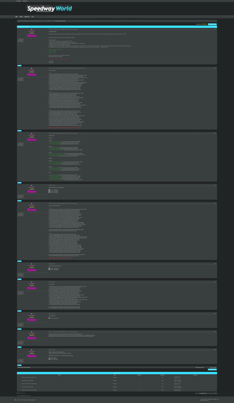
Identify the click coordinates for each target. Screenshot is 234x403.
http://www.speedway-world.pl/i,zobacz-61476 (76, 105)
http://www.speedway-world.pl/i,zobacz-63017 (75, 121)
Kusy (179, 377)
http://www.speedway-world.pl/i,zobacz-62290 (67, 94)
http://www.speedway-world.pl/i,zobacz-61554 (70, 117)
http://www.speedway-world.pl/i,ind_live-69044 (69, 147)
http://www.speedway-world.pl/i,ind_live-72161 (68, 175)
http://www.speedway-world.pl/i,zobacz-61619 (67, 113)
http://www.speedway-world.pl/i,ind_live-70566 (69, 170)
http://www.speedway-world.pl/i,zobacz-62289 (68, 114)
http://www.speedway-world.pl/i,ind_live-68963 (73, 153)
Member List (27, 16)
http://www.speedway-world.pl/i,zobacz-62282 (69, 81)
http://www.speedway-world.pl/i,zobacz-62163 (67, 95)
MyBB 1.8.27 (216, 399)
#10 (214, 349)
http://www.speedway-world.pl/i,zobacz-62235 (71, 106)
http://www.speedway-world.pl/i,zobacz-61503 (73, 125)
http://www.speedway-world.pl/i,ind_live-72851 (70, 178)
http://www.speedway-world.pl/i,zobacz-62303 (78, 75)
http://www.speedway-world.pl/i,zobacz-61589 (74, 83)
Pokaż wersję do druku (21, 393)
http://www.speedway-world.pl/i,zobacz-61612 (76, 115)
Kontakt (18, 399)
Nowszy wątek (27, 367)
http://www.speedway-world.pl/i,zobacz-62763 (74, 93)
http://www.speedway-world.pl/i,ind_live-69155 (76, 154)
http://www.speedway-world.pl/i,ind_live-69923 (73, 149)
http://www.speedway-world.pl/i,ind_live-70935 (70, 163)
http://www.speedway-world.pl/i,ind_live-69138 (69, 143)
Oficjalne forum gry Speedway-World (24, 20)
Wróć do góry (24, 399)
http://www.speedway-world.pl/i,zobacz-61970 (69, 99)
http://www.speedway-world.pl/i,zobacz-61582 (71, 103)
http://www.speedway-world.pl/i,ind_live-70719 (71, 169)
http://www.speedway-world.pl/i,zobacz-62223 (70, 100)
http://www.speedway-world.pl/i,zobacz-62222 (72, 86)
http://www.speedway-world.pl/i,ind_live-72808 (71, 177)
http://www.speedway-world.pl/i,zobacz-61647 (69, 78)
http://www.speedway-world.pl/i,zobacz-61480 (72, 107)
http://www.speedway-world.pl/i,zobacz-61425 (73, 102)
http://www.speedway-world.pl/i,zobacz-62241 (71, 111)
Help (33, 16)
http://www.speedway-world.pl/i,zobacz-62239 (71, 87)
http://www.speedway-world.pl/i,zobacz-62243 (72, 119)
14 (139, 390)
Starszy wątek (20, 367)
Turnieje (31, 20)
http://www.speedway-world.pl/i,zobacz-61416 (69, 101)
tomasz (75, 68)
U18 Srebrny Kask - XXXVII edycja (27, 386)
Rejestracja (25, 0)
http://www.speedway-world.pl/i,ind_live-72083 (71, 176)
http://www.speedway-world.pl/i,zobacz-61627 (73, 84)
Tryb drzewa (214, 26)
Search (21, 16)
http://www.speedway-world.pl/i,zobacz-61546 (72, 112)
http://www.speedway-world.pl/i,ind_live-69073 (69, 148)
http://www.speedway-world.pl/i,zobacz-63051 (74, 76)
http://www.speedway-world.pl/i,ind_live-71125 (71, 164)
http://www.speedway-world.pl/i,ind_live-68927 (71, 141)
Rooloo (207, 400)
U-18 (46, 20)
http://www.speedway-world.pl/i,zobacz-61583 (70, 118)
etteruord (179, 390)
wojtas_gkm (75, 29)
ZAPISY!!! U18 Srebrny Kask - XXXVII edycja (29, 390)
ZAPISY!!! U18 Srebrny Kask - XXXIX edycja (29, 377)
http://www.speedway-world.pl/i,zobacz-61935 (70, 96)
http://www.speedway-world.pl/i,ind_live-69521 (69, 155)
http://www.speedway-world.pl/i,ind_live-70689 (73, 161)
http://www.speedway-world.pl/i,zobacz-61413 (78, 77)
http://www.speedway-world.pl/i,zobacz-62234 (69, 74)
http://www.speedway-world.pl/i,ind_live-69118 (70, 142)
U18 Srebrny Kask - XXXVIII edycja (27, 380)
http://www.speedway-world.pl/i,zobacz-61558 (72, 89)
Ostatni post (176, 377)
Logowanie (19, 0)
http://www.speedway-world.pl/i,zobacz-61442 (71, 88)
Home (16, 16)
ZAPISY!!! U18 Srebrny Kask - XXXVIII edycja (29, 383)
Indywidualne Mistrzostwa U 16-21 (39, 20)
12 (139, 377)
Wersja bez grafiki (31, 399)
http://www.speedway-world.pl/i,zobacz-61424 (67, 124)
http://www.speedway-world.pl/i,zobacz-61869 (72, 123)
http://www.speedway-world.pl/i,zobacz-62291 (78, 82)
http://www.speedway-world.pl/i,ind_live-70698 (68, 167)
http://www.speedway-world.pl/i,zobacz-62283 (75, 80)
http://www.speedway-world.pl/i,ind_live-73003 (73, 179)
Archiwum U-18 (50, 20)
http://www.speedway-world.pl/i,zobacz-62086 (74, 97)
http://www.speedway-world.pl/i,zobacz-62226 (71, 120)
